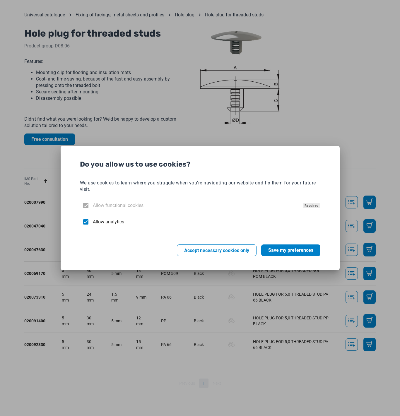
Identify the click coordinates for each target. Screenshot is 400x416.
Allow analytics (108, 222)
